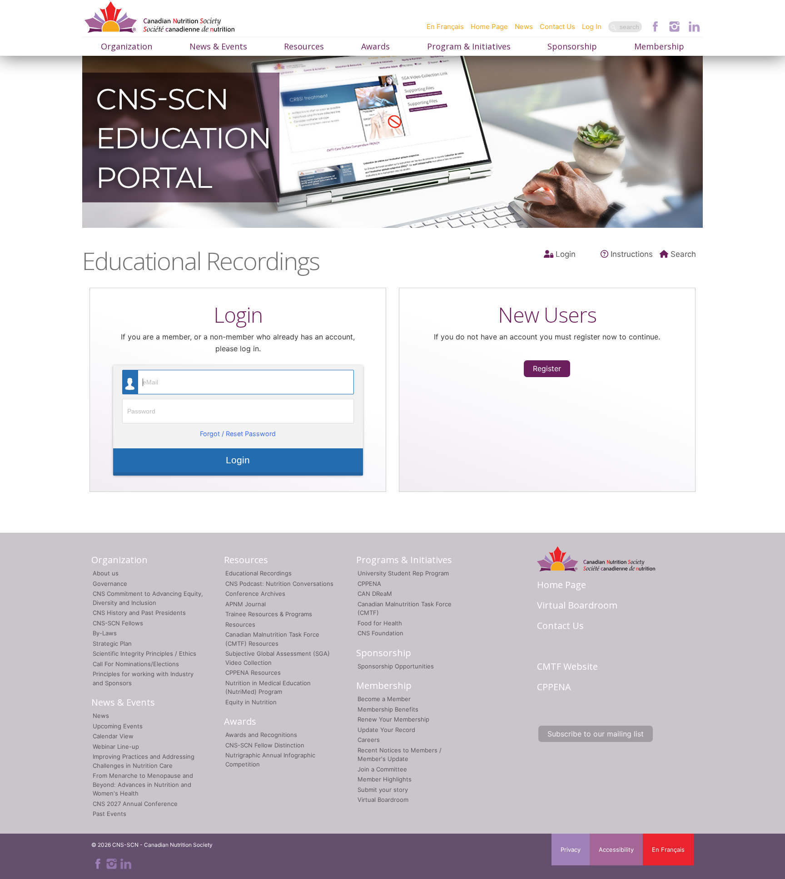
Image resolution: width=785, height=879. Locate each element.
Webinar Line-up (116, 746)
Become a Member (384, 698)
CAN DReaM (375, 593)
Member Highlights (385, 779)
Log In (591, 26)
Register (547, 368)
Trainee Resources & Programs (268, 614)
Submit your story (383, 789)
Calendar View (113, 736)
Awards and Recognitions (261, 734)
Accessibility (616, 849)
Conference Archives (255, 593)
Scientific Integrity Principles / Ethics (144, 653)
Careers (369, 739)
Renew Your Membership (393, 719)
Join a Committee (382, 769)
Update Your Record (386, 729)
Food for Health (380, 623)
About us (106, 573)
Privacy (571, 849)
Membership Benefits (388, 709)
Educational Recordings (258, 573)
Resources (304, 46)
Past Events (109, 813)
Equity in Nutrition (251, 702)
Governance (110, 583)
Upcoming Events (118, 726)
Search (683, 254)
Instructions (632, 254)
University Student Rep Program (403, 573)
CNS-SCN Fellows (118, 623)
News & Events (218, 46)
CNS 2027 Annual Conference (135, 803)
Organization (126, 46)
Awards (375, 46)
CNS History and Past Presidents (139, 612)
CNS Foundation (380, 633)
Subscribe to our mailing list (595, 733)
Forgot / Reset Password (238, 433)
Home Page (489, 26)
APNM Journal (245, 604)
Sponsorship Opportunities (396, 666)
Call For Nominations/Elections (136, 664)
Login (566, 254)
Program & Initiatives (469, 46)
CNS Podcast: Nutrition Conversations (279, 583)
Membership (659, 46)
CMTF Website (567, 666)
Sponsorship (572, 46)
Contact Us (557, 26)
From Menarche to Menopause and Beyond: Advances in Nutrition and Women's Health (143, 784)
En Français (445, 26)
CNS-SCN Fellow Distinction (264, 745)
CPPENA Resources (253, 672)
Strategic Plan (112, 643)
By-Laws (105, 633)
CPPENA (369, 583)
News (524, 26)
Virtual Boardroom (383, 799)
